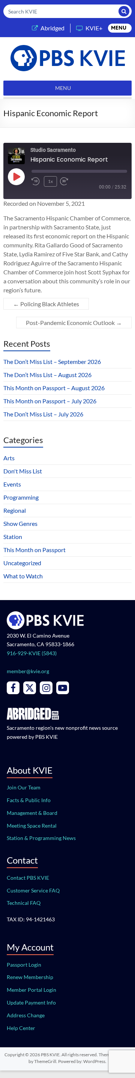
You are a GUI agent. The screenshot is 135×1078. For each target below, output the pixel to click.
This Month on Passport (34, 549)
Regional (14, 510)
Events (12, 484)
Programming (21, 497)
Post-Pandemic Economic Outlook (74, 322)
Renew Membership (30, 977)
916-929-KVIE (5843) (32, 653)
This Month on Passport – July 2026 (49, 400)
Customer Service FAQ (33, 890)
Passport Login (24, 964)
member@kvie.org (28, 671)
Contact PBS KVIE (28, 877)
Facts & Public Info (29, 800)
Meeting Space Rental (32, 825)
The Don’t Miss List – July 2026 (43, 414)
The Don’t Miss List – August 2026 (47, 374)
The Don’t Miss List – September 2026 (52, 361)
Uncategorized (22, 562)
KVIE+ (94, 27)
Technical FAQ (23, 903)
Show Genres (20, 523)
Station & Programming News (41, 838)
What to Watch (23, 575)
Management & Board (32, 813)
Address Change (26, 1015)
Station (12, 536)
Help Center (21, 1028)
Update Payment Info (31, 1002)
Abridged (52, 27)
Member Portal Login (31, 990)
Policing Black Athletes (46, 303)
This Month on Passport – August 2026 (54, 387)
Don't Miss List (22, 471)
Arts (9, 457)
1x (50, 181)
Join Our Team (23, 787)
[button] (118, 28)
